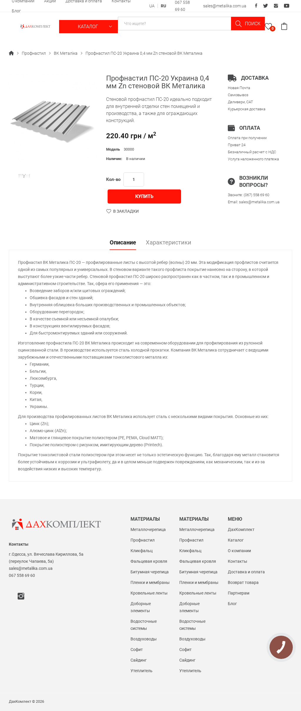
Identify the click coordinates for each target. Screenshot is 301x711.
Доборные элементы (141, 607)
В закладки (126, 211)
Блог (16, 11)
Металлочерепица (148, 529)
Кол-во (113, 179)
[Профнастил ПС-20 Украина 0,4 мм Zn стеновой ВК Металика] (24, 175)
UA (152, 6)
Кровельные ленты (149, 593)
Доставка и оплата (246, 572)
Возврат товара (243, 582)
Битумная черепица (150, 572)
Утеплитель (142, 670)
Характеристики (168, 242)
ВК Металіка (66, 53)
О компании (239, 550)
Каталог (88, 26)
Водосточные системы (144, 625)
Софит (137, 649)
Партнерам (238, 593)
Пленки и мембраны (150, 582)
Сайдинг (139, 660)
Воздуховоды (144, 639)
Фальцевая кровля (149, 561)
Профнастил (34, 53)
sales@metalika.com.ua (224, 6)
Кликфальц (142, 550)
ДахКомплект (241, 529)
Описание (123, 242)
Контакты (237, 561)
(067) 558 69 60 (256, 195)
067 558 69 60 (22, 575)
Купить (144, 196)
